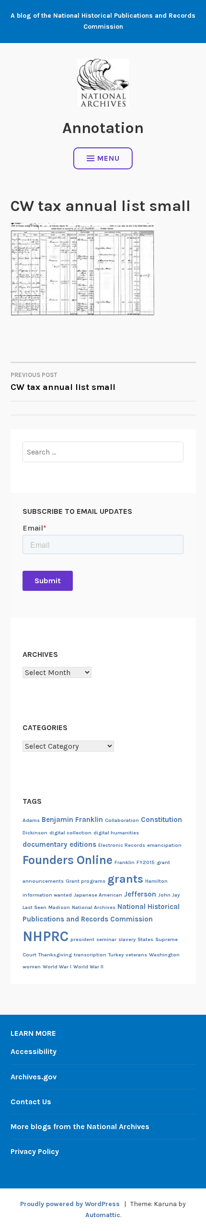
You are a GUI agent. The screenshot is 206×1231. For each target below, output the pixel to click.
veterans (136, 955)
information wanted (47, 895)
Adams (31, 820)
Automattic (102, 1215)
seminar (106, 939)
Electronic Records (121, 845)
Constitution (161, 819)
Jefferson (140, 894)
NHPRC (46, 936)
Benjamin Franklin (72, 819)
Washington (164, 955)
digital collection (70, 833)
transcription (90, 955)
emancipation (164, 845)
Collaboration (122, 820)
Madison (59, 907)
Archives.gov (34, 1076)
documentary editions (59, 844)
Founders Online (68, 860)
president (82, 939)
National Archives (93, 907)
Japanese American (98, 895)
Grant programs (85, 881)
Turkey (116, 955)
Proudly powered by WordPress (70, 1204)
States (145, 939)
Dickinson (35, 833)
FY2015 (146, 862)
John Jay (169, 895)
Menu (108, 158)
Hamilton (156, 881)
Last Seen (34, 907)
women (32, 967)
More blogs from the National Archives (80, 1126)
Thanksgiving (55, 955)
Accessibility (34, 1051)
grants (125, 879)
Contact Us (31, 1101)
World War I (57, 967)
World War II (88, 967)
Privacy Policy (35, 1151)
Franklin (124, 862)
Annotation (103, 128)
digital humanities (116, 833)
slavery (127, 939)
